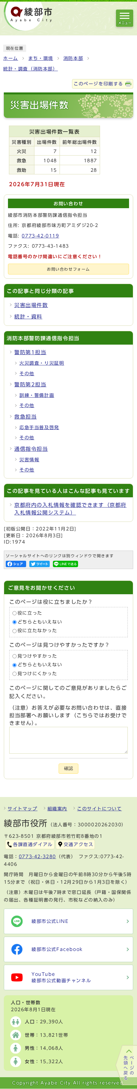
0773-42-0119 (40, 236)
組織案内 (57, 809)
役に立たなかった (37, 630)
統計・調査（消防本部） (30, 69)
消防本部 (73, 58)
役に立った (30, 613)
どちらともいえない (40, 622)
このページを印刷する (98, 84)
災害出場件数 (31, 305)
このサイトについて (99, 809)
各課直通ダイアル (33, 844)
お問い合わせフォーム (68, 269)
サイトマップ (23, 809)
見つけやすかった (37, 656)
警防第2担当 (30, 384)
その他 (26, 373)
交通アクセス (79, 844)
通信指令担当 (31, 448)
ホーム (10, 58)
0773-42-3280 (37, 856)
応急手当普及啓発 (39, 427)
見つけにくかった (37, 673)
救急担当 (25, 416)
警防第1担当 (30, 352)
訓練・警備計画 (36, 395)
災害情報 (29, 459)
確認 (68, 768)
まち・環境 (40, 58)
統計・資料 (28, 316)
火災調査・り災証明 (41, 363)
